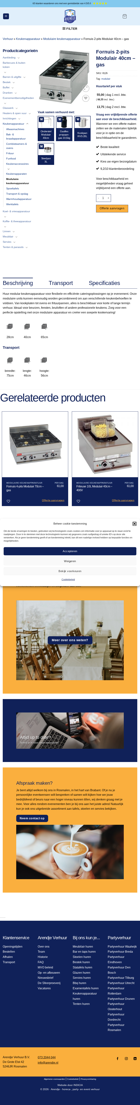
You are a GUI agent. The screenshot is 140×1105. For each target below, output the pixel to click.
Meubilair (8, 236)
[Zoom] (85, 88)
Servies (7, 241)
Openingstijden (12, 946)
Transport (9, 962)
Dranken (8, 92)
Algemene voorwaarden (54, 1079)
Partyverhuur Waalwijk (122, 946)
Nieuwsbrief (45, 977)
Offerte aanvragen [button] (53, 500)
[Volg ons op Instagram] (126, 1058)
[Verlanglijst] (85, 98)
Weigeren (70, 561)
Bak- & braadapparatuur (16, 136)
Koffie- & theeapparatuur (17, 221)
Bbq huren (79, 983)
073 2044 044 (47, 1057)
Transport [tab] (61, 283)
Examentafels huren (86, 988)
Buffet (6, 87)
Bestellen (9, 951)
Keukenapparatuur (28, 38)
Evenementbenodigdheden (18, 97)
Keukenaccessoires (17, 163)
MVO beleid (45, 967)
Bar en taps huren (84, 951)
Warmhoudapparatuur (19, 199)
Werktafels (12, 204)
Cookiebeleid (68, 579)
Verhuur (8, 38)
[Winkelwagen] (124, 16)
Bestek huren (81, 962)
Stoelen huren (82, 956)
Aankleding (9, 57)
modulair (105, 78)
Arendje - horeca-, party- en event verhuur (75, 1089)
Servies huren (82, 977)
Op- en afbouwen (49, 972)
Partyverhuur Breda (120, 951)
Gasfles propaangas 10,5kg (64, 134)
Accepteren (70, 551)
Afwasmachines (15, 129)
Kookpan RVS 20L (82, 135)
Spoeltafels (12, 188)
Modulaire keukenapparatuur (61, 38)
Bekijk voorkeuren (70, 571)
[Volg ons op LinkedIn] (134, 1058)
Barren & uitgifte (12, 76)
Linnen (7, 231)
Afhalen (8, 956)
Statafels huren (82, 967)
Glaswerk (8, 107)
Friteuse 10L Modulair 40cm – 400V (94, 488)
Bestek (7, 82)
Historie (43, 956)
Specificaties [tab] (104, 283)
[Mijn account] (133, 16)
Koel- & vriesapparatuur (16, 211)
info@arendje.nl (48, 1062)
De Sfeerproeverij (49, 983)
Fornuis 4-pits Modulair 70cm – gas (25, 488)
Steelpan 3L (46, 160)
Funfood (11, 158)
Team (41, 951)
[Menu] (6, 16)
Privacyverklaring (88, 1079)
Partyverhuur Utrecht (121, 983)
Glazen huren (81, 972)
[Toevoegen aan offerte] (41, 119)
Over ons (43, 946)
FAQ (41, 962)
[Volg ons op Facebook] (117, 1058)
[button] (134, 523)
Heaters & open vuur (15, 113)
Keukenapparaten (16, 173)
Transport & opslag (17, 193)
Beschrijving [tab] (18, 283)
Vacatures (44, 988)
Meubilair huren (83, 946)
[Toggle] (18, 58)
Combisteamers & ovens (16, 145)
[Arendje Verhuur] (70, 16)
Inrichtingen (9, 118)
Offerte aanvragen (112, 208)
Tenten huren (81, 1003)
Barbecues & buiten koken (14, 64)
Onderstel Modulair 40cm (46, 134)
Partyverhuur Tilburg (121, 977)
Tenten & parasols (13, 247)
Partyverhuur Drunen (121, 998)
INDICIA (78, 1085)
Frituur (10, 153)
